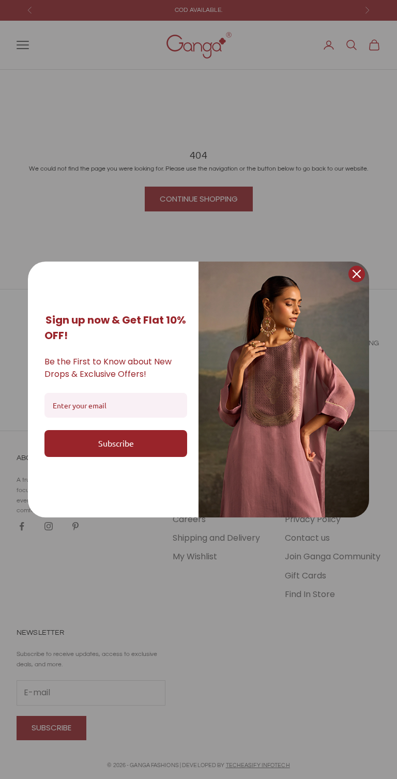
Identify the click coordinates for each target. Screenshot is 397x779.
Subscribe (116, 443)
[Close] (356, 274)
